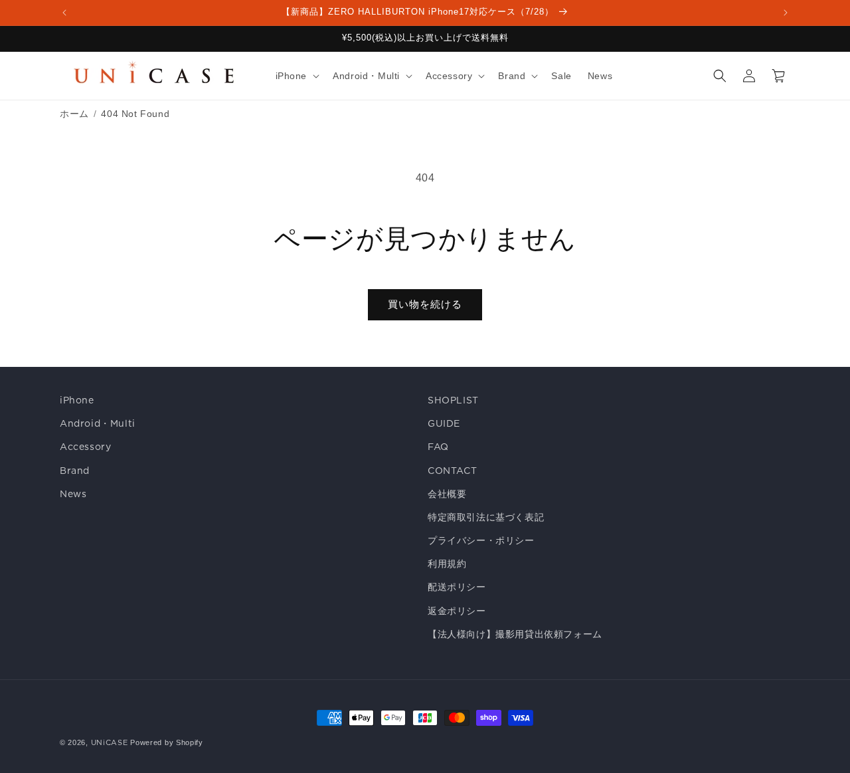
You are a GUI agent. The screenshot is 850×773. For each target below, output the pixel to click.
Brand (75, 470)
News (73, 493)
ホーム (74, 113)
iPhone (77, 400)
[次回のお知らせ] (785, 12)
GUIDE (444, 423)
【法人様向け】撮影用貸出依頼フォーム (515, 634)
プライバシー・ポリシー (481, 540)
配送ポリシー (457, 587)
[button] (296, 76)
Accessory (85, 446)
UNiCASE (109, 742)
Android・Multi (97, 423)
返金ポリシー (457, 610)
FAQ (438, 446)
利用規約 (447, 563)
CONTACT (452, 470)
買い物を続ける (425, 304)
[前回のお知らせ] (64, 12)
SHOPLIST (453, 400)
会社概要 (447, 493)
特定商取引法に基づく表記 (486, 517)
